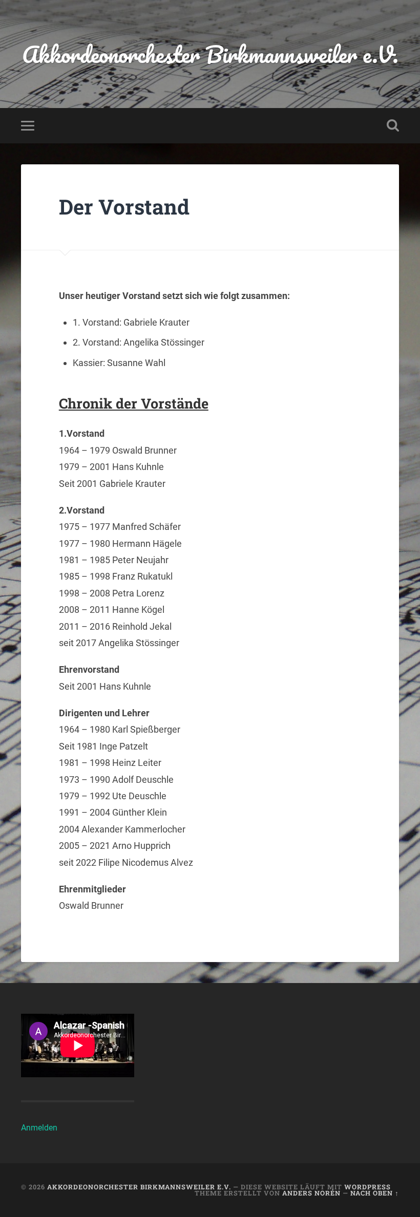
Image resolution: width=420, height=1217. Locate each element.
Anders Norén (311, 1193)
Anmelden (39, 1128)
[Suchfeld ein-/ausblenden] (393, 125)
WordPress (367, 1187)
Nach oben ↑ (374, 1193)
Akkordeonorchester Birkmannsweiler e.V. (210, 54)
